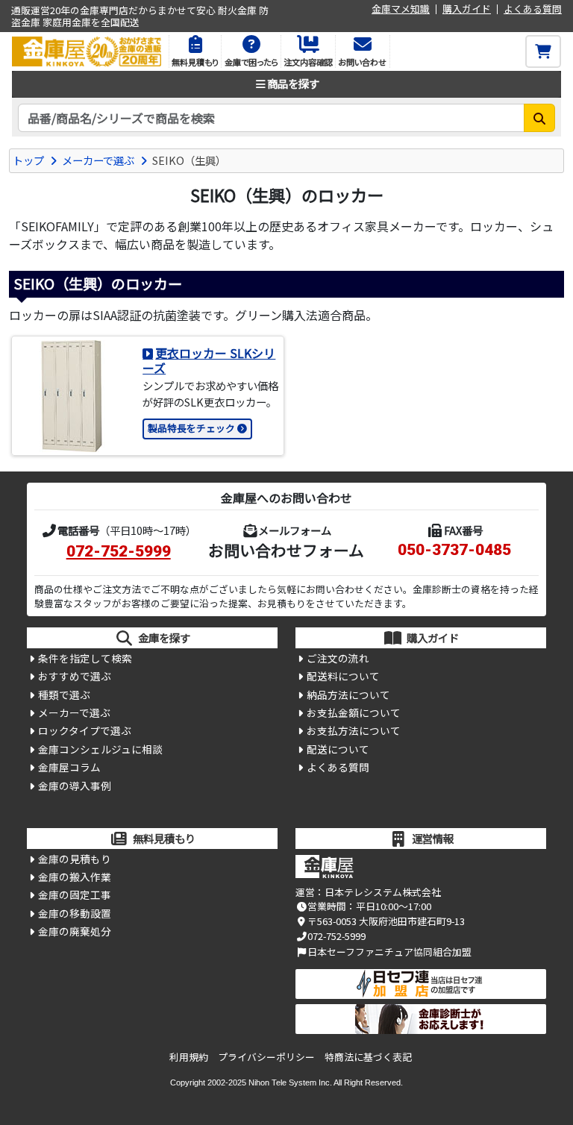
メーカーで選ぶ (98, 160)
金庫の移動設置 (74, 913)
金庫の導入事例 (74, 785)
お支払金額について (354, 712)
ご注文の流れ (338, 658)
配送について (338, 749)
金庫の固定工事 (74, 894)
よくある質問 (533, 9)
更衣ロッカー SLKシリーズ (209, 360)
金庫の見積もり (74, 858)
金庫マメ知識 (401, 9)
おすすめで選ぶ (74, 675)
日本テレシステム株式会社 (383, 892)
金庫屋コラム (69, 766)
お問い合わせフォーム (286, 550)
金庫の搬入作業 (74, 876)
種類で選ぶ (64, 694)
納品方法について (348, 694)
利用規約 (188, 1057)
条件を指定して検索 (85, 658)
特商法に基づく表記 (368, 1057)
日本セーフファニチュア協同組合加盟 (389, 951)
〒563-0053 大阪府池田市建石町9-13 (386, 921)
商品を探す (293, 83)
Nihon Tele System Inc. (290, 1082)
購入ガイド (466, 9)
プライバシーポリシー (266, 1057)
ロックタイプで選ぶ (84, 730)
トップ (28, 160)
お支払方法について (354, 730)
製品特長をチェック (191, 428)
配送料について (343, 675)
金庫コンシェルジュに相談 (100, 749)
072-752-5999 (118, 551)
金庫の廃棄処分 (74, 931)
